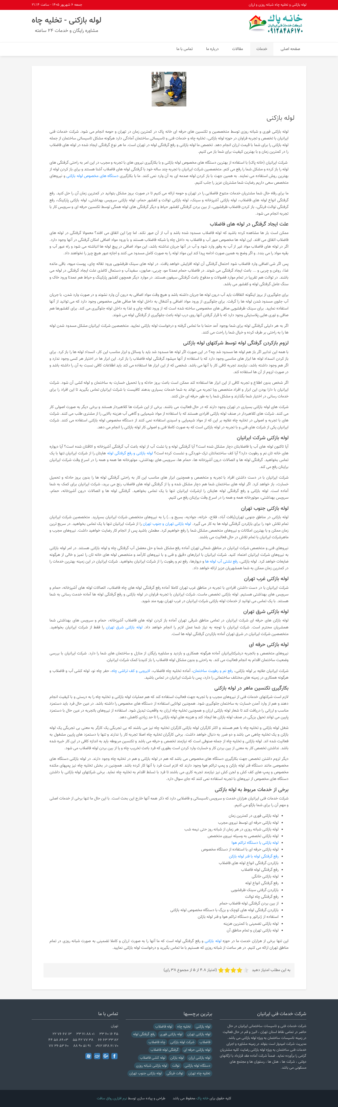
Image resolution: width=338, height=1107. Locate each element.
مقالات (237, 49)
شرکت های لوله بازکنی (271, 407)
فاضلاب (204, 1042)
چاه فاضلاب (156, 1042)
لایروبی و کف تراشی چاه (131, 671)
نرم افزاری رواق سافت (112, 1098)
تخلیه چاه (184, 1027)
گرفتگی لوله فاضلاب (164, 1050)
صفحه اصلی (290, 49)
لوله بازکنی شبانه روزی (151, 1066)
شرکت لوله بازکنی (182, 1042)
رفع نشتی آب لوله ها (221, 562)
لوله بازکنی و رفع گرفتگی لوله (130, 453)
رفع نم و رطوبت (176, 562)
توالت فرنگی (175, 1073)
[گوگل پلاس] (106, 1056)
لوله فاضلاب (163, 1027)
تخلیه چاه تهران (199, 1073)
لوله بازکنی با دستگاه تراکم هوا (255, 843)
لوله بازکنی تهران (198, 1034)
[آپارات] (88, 1056)
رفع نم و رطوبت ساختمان (213, 671)
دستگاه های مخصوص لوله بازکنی (92, 176)
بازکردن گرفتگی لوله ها (235, 524)
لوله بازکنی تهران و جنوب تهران (167, 524)
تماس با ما (184, 49)
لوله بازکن (177, 1058)
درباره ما (212, 49)
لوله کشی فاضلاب (152, 1058)
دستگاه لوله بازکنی (197, 1066)
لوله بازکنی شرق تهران (124, 627)
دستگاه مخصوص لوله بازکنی (111, 420)
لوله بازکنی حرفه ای (197, 1050)
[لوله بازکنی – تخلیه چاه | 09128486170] (276, 24)
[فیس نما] (97, 1056)
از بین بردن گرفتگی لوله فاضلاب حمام (249, 904)
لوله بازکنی (173, 163)
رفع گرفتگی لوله (144, 1034)
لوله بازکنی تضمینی (264, 924)
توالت (176, 1066)
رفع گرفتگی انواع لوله (262, 883)
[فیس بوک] (114, 1056)
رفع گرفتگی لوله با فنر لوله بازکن (254, 856)
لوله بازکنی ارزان (199, 1058)
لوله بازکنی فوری (171, 1034)
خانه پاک (202, 1098)
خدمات (261, 49)
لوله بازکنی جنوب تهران (145, 1073)
